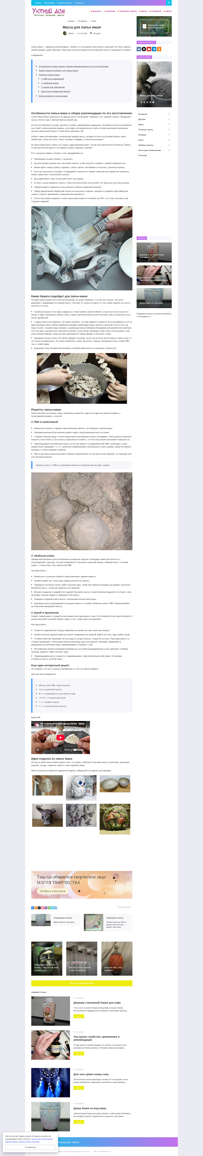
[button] (141, 102)
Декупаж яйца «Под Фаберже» (113, 969)
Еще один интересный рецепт (55, 91)
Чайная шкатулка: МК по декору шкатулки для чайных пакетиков (93, 922)
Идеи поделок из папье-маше (53, 95)
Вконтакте (139, 49)
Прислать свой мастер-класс (156, 26)
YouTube (149, 49)
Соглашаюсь (30, 1147)
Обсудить (96, 33)
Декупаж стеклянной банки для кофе (97, 1002)
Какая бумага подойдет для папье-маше (58, 70)
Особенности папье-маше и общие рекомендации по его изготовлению (74, 66)
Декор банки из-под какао (41, 920)
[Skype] (52, 907)
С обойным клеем (50, 82)
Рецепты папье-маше (49, 74)
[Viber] (45, 907)
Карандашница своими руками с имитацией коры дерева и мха (46, 967)
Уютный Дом (48, 12)
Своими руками (124, 907)
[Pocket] (42, 907)
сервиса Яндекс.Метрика (29, 1141)
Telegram (154, 49)
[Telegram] (55, 907)
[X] (39, 907)
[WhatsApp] (49, 907)
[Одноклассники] (36, 907)
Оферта (75, 1142)
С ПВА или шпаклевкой (52, 78)
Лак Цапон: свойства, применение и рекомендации (97, 1038)
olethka (71, 33)
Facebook (144, 49)
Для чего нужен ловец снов (91, 1074)
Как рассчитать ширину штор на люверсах (80, 969)
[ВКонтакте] (32, 907)
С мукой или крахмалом (53, 87)
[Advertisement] (154, 197)
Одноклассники (159, 49)
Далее (79, 1016)
